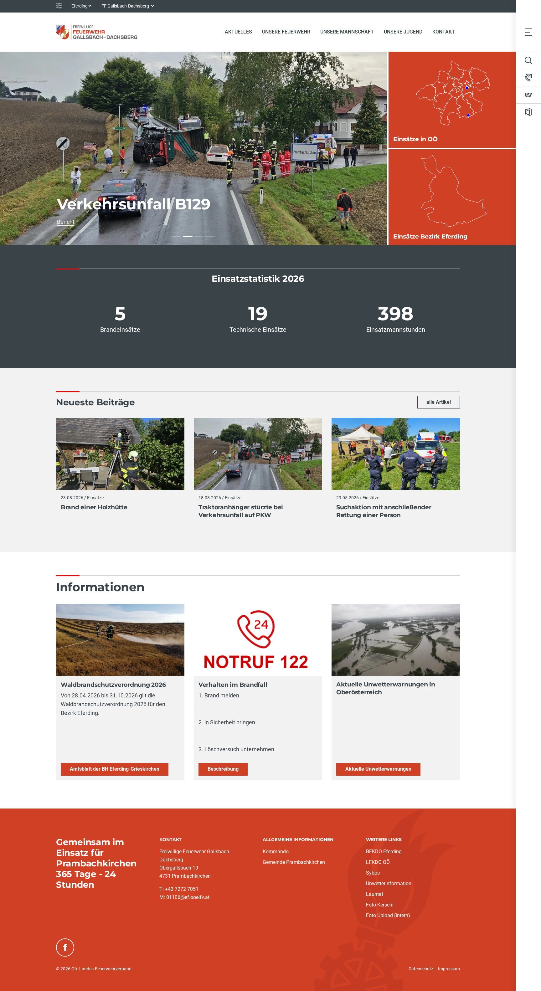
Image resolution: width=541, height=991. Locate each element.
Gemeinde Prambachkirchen (294, 862)
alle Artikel (438, 402)
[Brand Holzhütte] (176, 236)
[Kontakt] (528, 77)
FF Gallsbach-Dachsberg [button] (125, 5)
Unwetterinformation (388, 883)
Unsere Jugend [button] (403, 32)
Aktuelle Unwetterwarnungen (378, 769)
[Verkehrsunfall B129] (188, 236)
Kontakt (443, 32)
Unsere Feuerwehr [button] (286, 32)
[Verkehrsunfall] (210, 236)
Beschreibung (223, 769)
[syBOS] (528, 94)
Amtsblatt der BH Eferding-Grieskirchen (114, 769)
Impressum (449, 968)
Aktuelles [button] (238, 32)
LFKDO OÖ (378, 862)
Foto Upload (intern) (388, 915)
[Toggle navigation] (528, 32)
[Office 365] (528, 112)
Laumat (374, 894)
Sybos (373, 873)
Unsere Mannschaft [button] (347, 32)
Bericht (66, 221)
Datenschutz (421, 968)
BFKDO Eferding (384, 852)
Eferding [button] (79, 5)
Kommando (276, 852)
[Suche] (528, 60)
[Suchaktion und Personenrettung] (199, 236)
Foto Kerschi (380, 905)
